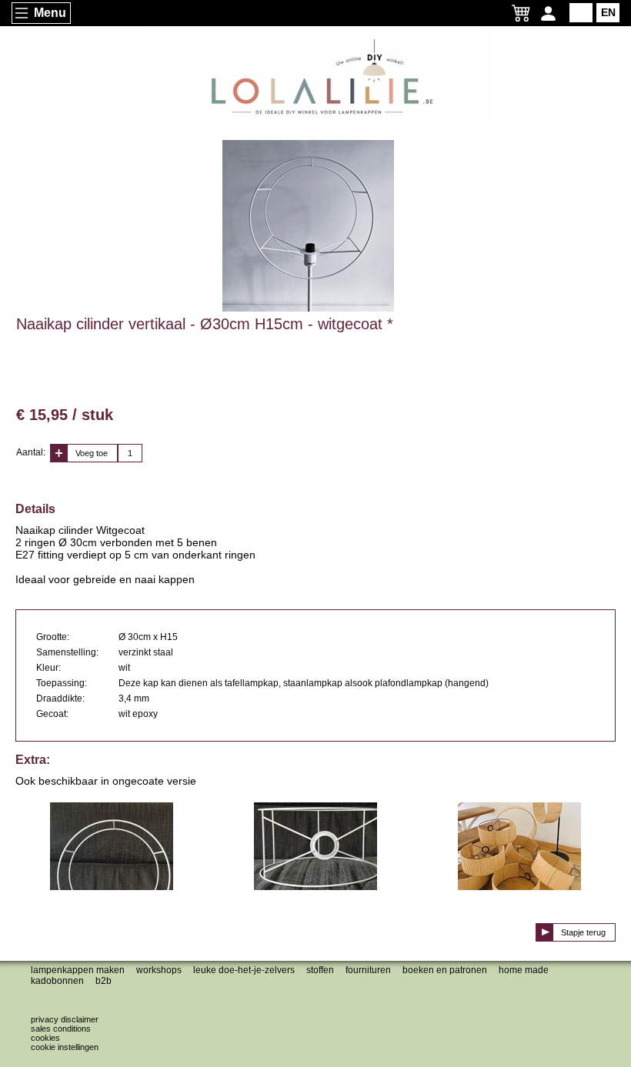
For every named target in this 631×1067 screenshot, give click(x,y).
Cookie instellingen (64, 1047)
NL (581, 12)
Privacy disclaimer (64, 1019)
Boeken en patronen (444, 970)
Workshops (159, 970)
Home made (524, 970)
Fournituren (368, 970)
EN (608, 12)
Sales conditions (61, 1028)
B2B (103, 980)
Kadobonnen (57, 980)
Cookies (45, 1037)
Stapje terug (583, 932)
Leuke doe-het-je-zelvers (244, 970)
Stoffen (320, 970)
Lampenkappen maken (78, 970)
